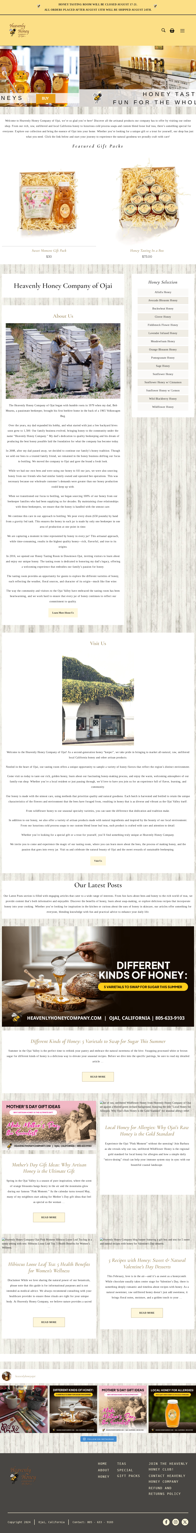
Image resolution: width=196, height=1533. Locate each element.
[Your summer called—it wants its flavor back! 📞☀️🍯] (73, 1409)
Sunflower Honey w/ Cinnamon (163, 382)
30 (50, 256)
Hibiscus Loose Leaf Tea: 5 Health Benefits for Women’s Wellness (49, 1267)
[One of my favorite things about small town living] (24, 1409)
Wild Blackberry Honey (163, 398)
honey (103, 1477)
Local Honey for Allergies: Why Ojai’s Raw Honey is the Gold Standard (147, 1130)
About (103, 1470)
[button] (6, 76)
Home (102, 1464)
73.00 (148, 256)
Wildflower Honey (163, 406)
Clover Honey (163, 316)
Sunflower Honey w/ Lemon (163, 390)
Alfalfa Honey (163, 292)
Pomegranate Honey (163, 357)
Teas (121, 1464)
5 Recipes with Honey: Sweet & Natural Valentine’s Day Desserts (147, 1263)
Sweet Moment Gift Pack (49, 250)
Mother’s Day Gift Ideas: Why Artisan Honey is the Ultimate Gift (49, 1167)
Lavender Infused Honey (163, 333)
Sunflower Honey (163, 374)
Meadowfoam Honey (163, 341)
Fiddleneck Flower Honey (163, 325)
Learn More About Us (63, 612)
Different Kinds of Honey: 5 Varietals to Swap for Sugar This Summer (98, 1041)
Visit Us (98, 861)
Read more (98, 1076)
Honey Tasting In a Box (147, 250)
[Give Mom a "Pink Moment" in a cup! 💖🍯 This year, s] (123, 1409)
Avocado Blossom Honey (163, 300)
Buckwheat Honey (163, 308)
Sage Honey (163, 366)
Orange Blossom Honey (163, 349)
